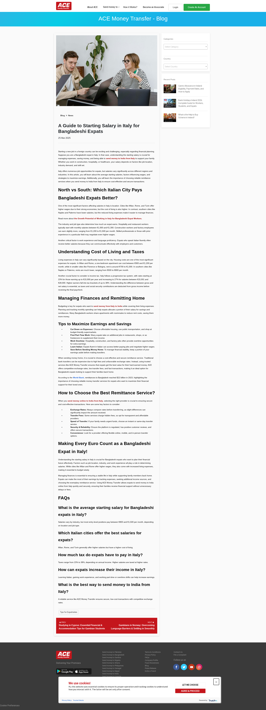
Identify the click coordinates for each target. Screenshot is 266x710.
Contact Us (178, 652)
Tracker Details (78, 700)
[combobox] (110, 7)
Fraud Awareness (152, 663)
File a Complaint (180, 655)
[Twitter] (184, 667)
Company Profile (151, 660)
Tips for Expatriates (68, 612)
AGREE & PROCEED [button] (190, 690)
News (70, 115)
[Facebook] (176, 667)
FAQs (147, 657)
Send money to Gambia (111, 657)
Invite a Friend (150, 671)
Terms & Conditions (153, 652)
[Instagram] (199, 667)
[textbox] (110, 7)
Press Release (150, 668)
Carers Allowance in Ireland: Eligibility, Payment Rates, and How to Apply (191, 89)
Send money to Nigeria (111, 660)
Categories (168, 39)
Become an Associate (153, 7)
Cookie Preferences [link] (10, 705)
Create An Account (197, 7)
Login (175, 7)
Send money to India (110, 674)
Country (167, 59)
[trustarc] (213, 700)
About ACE (92, 7)
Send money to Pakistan (112, 652)
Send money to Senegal (111, 668)
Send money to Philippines (112, 666)
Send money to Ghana (111, 663)
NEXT (150, 622)
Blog (62, 115)
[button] (216, 682)
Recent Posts (169, 79)
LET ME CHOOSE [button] (190, 684)
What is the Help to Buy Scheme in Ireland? (188, 116)
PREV (63, 622)
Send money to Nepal (110, 671)
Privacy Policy (150, 655)
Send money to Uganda (111, 676)
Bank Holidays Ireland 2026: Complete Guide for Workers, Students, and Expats (190, 103)
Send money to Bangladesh (113, 655)
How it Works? (130, 7)
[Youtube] (191, 667)
